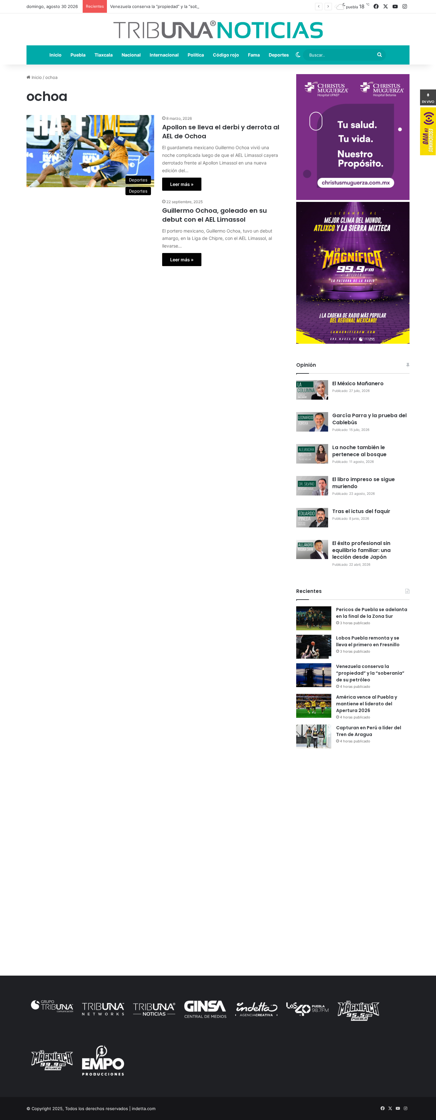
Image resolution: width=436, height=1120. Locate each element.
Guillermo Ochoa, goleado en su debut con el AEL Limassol (214, 215)
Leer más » (181, 184)
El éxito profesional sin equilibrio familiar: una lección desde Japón (361, 550)
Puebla (78, 55)
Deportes (279, 55)
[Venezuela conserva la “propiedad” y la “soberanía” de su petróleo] (313, 675)
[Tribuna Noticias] (217, 29)
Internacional (164, 55)
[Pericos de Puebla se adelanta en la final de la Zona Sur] (313, 618)
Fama (254, 55)
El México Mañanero (358, 383)
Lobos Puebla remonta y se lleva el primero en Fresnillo (368, 641)
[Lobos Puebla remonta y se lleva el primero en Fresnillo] (313, 647)
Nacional (131, 55)
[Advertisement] (353, 809)
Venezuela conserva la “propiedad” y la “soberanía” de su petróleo (176, 6)
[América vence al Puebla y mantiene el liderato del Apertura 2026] (313, 706)
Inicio (55, 55)
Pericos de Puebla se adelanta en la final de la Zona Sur (371, 612)
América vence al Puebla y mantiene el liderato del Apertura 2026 (366, 704)
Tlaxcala (103, 55)
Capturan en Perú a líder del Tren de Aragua (368, 731)
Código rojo (226, 55)
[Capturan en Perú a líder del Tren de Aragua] (313, 736)
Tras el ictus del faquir (361, 511)
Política (196, 55)
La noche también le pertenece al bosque (359, 451)
